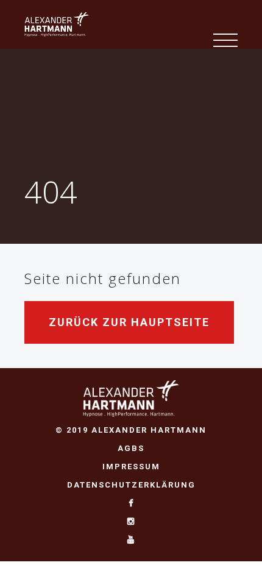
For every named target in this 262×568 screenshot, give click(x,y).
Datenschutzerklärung (131, 484)
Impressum (131, 466)
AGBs (131, 448)
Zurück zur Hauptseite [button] (129, 322)
